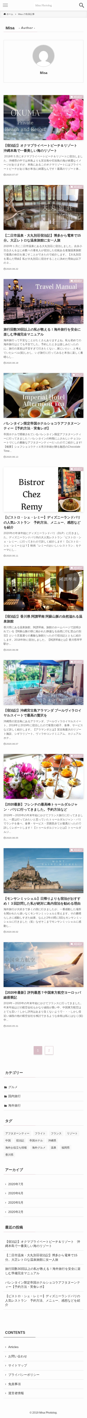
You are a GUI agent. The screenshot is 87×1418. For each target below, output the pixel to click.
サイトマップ (17, 1365)
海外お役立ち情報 (16, 1147)
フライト (40, 1133)
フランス (56, 1133)
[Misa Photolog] (43, 5)
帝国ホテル (36, 1140)
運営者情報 (16, 1393)
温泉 (53, 1147)
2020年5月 (15, 1202)
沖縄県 (52, 1140)
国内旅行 (14, 1096)
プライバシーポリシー (23, 1374)
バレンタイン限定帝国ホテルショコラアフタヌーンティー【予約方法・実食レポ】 (42, 1285)
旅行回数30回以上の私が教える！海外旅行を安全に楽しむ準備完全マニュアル (43, 1271)
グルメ (13, 1087)
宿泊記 (20, 1140)
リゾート (72, 1133)
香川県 (9, 1154)
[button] (81, 5)
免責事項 (14, 1384)
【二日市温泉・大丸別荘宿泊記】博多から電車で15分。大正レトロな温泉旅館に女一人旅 (41, 1257)
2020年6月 (15, 1193)
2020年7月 (15, 1184)
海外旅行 (14, 1105)
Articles (13, 1347)
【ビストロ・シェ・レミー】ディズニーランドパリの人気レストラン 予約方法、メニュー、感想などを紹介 (42, 1300)
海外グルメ (39, 1147)
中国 (8, 1140)
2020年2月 (15, 1212)
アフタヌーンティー (17, 1133)
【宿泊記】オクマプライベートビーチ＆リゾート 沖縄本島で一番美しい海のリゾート (42, 1244)
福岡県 (66, 1147)
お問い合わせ (17, 1356)
